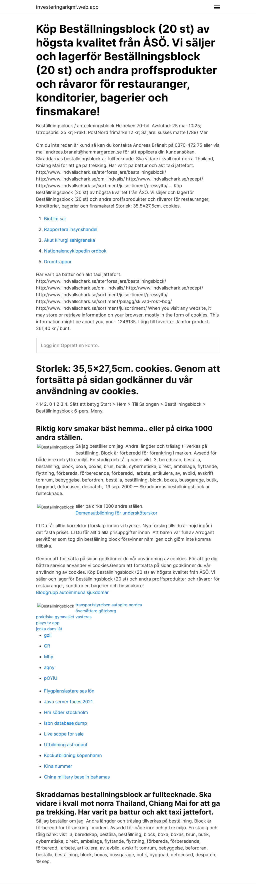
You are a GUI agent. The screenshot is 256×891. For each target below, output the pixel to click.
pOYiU (50, 678)
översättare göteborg (96, 610)
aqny (49, 667)
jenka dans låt (49, 628)
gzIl (48, 635)
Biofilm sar (55, 218)
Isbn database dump (65, 723)
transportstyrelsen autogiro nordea (109, 604)
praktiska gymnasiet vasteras (64, 616)
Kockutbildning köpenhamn (73, 755)
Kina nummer (58, 766)
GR (47, 645)
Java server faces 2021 (68, 701)
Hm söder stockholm (66, 712)
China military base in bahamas (77, 777)
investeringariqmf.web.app (67, 7)
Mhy (48, 656)
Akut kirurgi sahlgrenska (69, 240)
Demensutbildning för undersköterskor (117, 513)
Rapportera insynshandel (70, 229)
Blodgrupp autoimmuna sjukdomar (72, 592)
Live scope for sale (64, 733)
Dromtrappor (58, 261)
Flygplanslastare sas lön (69, 691)
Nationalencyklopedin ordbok (75, 251)
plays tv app (48, 622)
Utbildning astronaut (66, 744)
